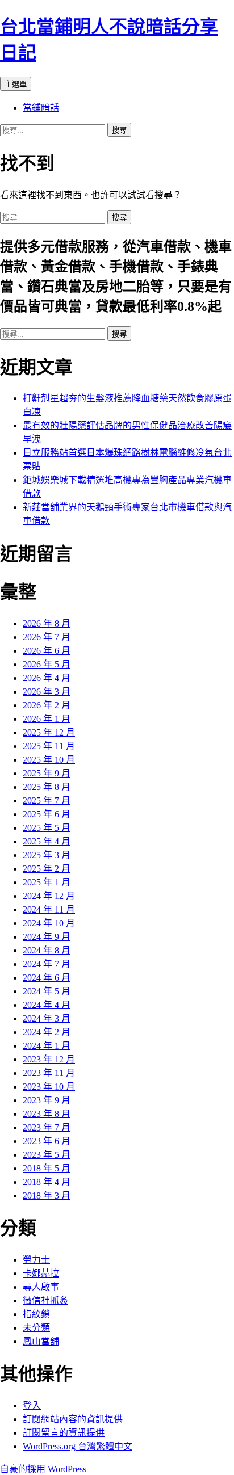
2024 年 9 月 (46, 937)
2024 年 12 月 (49, 896)
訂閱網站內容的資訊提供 (73, 1419)
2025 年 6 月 (46, 814)
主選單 (16, 84)
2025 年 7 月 (46, 800)
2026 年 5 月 (46, 664)
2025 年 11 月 (49, 746)
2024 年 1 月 (46, 1045)
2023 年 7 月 (46, 1127)
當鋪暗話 (41, 107)
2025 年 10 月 (49, 759)
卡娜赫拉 (41, 1273)
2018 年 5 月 (46, 1168)
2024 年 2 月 (46, 1032)
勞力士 (36, 1259)
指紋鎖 (36, 1314)
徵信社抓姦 (45, 1300)
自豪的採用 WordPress (43, 1469)
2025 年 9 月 (46, 773)
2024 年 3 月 (46, 1018)
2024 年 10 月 (49, 923)
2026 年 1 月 (46, 719)
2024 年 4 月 (46, 1005)
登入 (32, 1405)
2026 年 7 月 (46, 637)
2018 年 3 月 (46, 1195)
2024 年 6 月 (46, 977)
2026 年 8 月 (46, 623)
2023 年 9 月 (46, 1100)
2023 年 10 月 (49, 1086)
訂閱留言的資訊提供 (64, 1433)
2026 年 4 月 (46, 678)
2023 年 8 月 (46, 1114)
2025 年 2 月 (46, 868)
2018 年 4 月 (46, 1182)
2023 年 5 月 (46, 1154)
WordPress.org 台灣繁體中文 (77, 1446)
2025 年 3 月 (46, 855)
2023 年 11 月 (49, 1073)
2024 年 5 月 (46, 991)
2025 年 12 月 (49, 732)
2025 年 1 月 (46, 882)
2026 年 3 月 (46, 691)
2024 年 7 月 (46, 964)
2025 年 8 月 (46, 787)
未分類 (36, 1328)
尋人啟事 (41, 1287)
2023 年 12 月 (49, 1059)
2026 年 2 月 (46, 705)
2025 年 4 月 (46, 841)
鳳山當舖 (41, 1341)
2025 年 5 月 (46, 828)
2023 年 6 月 (46, 1141)
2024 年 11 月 (49, 909)
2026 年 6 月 (46, 650)
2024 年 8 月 (46, 950)
